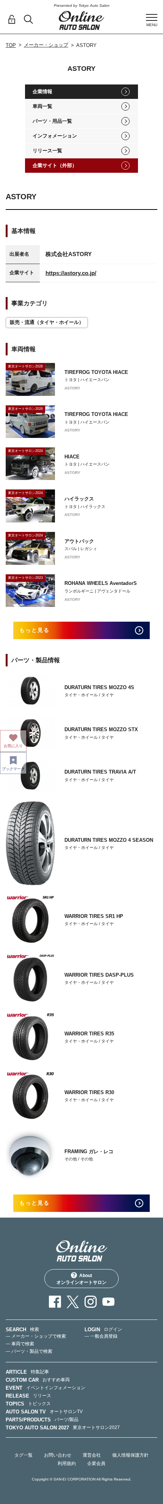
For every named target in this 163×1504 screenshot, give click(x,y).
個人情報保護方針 (130, 1455)
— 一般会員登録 (101, 1336)
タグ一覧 (23, 1455)
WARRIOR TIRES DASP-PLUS (99, 975)
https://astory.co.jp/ (70, 273)
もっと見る (34, 630)
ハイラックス (79, 499)
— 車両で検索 (20, 1343)
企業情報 (42, 91)
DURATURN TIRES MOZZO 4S (99, 687)
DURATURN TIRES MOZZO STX (101, 729)
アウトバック (79, 541)
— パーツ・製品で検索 (29, 1351)
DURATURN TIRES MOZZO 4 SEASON (108, 840)
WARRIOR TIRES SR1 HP (93, 916)
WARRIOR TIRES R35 (89, 1034)
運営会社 (92, 1455)
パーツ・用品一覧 (52, 121)
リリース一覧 (47, 150)
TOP (11, 45)
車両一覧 (42, 106)
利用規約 (67, 1463)
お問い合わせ (57, 1455)
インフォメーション (55, 136)
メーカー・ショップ (46, 45)
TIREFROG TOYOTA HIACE (96, 372)
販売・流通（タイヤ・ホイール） (47, 322)
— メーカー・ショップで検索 (36, 1336)
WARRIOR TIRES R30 (89, 1092)
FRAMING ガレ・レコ (88, 1151)
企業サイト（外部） (55, 165)
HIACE (72, 457)
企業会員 (96, 1463)
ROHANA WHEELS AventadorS (100, 583)
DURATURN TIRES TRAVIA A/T (100, 772)
